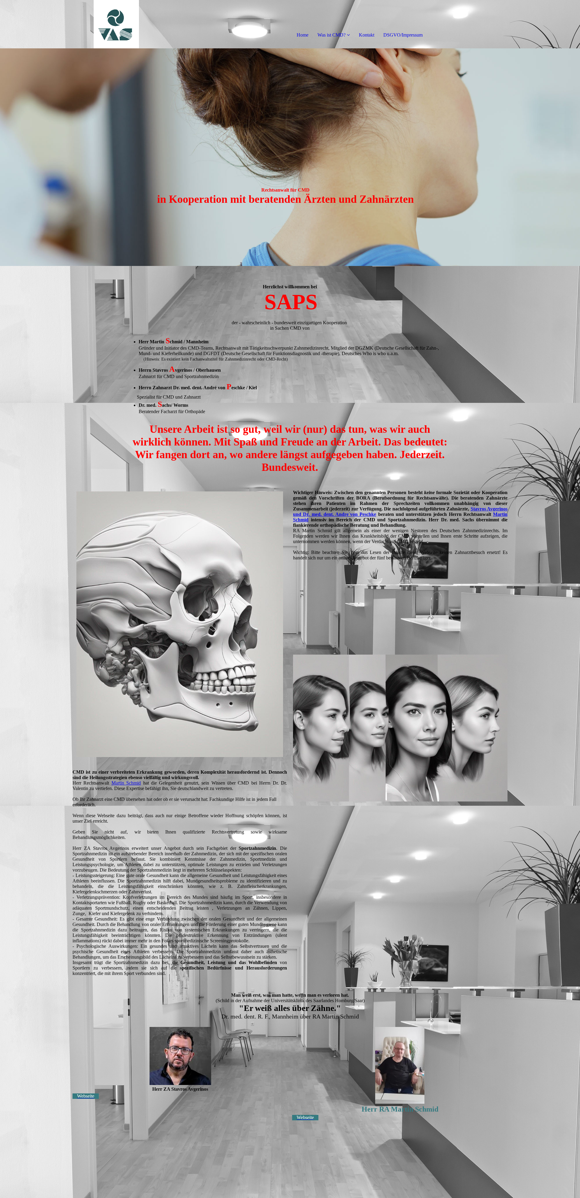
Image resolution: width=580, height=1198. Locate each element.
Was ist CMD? (331, 34)
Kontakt (366, 34)
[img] (69, 24)
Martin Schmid (126, 782)
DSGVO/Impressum (403, 34)
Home (302, 34)
